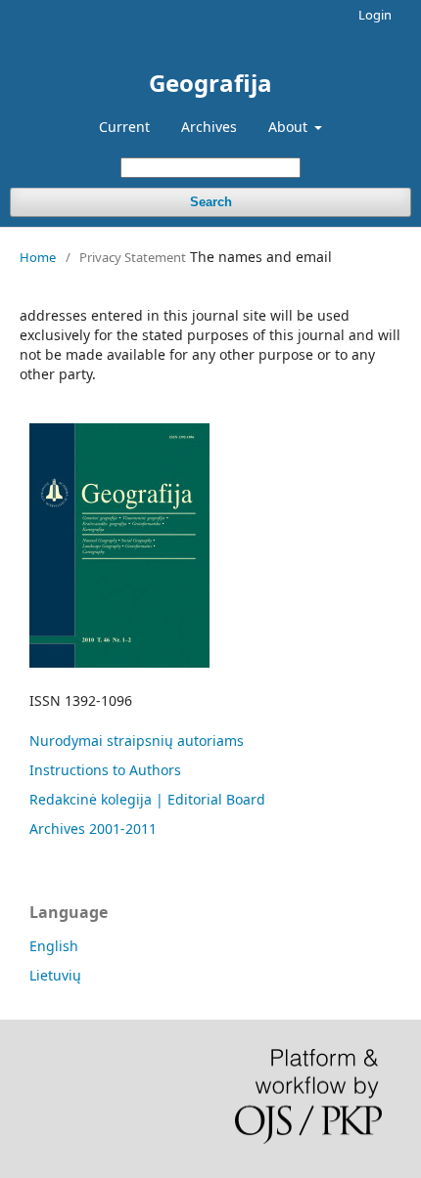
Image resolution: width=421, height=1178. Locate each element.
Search (211, 202)
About (289, 126)
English (53, 946)
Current (124, 126)
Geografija (210, 82)
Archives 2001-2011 (93, 828)
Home (38, 257)
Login (375, 14)
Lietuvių (55, 975)
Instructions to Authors (105, 770)
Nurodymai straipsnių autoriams (136, 740)
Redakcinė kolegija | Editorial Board (147, 799)
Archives (209, 126)
